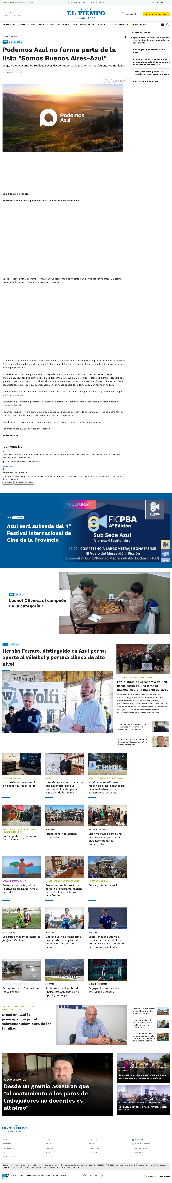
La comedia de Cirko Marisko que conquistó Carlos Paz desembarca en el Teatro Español (144, 1037)
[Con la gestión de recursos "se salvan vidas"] (21, 815)
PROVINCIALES (104, 25)
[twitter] (158, 2)
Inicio (5, 1140)
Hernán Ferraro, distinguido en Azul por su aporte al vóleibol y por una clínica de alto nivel (54, 657)
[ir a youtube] (96, 1175)
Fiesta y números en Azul (146, 81)
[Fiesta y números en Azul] (107, 867)
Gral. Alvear (89, 3)
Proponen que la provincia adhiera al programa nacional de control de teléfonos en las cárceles (151, 62)
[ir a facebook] (85, 1175)
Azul (67, 3)
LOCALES (21, 25)
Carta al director (142, 1144)
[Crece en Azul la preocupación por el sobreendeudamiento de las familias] (91, 1025)
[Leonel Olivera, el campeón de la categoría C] (114, 603)
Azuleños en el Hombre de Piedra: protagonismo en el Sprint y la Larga (62, 992)
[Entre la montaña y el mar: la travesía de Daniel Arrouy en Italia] (21, 867)
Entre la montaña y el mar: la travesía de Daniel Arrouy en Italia (151, 72)
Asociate (157, 14)
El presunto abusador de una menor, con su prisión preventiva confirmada (143, 1024)
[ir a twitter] (90, 1175)
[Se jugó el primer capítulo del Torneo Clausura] (107, 970)
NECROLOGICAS (9, 1156)
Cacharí (76, 3)
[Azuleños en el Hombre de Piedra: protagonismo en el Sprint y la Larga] (64, 970)
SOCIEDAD (32, 25)
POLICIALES (55, 25)
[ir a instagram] (102, 1175)
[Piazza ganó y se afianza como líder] (64, 815)
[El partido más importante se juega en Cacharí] (21, 918)
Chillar (101, 3)
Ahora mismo (9, 25)
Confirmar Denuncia (23, 483)
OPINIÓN (65, 25)
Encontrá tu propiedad (24, 3)
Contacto (139, 1152)
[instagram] (167, 2)
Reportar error (141, 1148)
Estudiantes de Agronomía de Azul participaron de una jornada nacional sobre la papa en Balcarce (142, 685)
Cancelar (8, 483)
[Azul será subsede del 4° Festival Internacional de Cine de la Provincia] (114, 531)
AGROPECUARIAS (79, 25)
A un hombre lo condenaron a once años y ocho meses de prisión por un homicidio (132, 727)
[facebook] (153, 2)
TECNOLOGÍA (124, 25)
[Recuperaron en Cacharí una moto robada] (21, 970)
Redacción (139, 1140)
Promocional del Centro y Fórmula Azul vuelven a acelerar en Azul (144, 1011)
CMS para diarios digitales (160, 1176)
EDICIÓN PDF (140, 25)
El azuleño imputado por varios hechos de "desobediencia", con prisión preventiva (133, 741)
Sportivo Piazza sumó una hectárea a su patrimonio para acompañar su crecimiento (151, 40)
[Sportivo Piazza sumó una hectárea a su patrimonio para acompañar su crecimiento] (107, 815)
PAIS (115, 25)
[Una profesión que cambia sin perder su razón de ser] (21, 764)
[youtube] (162, 2)
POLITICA (92, 25)
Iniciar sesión (8, 466)
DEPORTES (43, 25)
